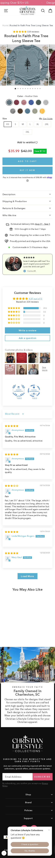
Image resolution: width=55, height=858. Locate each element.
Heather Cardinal (16, 102)
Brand (28, 802)
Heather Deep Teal (27, 111)
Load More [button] (27, 576)
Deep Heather (13, 111)
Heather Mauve (24, 102)
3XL (27, 132)
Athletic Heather (46, 102)
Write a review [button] (27, 330)
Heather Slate (9, 102)
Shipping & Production (14, 201)
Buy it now (27, 170)
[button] (20, 31)
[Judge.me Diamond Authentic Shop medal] (19, 391)
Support (28, 818)
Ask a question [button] (27, 338)
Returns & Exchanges (13, 208)
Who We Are (9, 215)
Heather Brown (20, 111)
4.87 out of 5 (35, 299)
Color (27, 96)
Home (5, 25)
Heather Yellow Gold (42, 111)
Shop (28, 794)
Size (27, 118)
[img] (11, 426)
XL (38, 124)
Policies (28, 810)
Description (8, 194)
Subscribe (42, 777)
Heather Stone (35, 111)
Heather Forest (38, 102)
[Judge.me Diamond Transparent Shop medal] (34, 391)
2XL (47, 124)
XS (7, 124)
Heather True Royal (31, 102)
